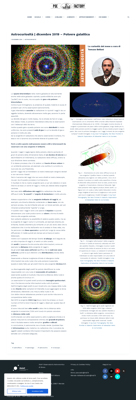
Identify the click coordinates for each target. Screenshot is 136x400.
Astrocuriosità (30, 39)
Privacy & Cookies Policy (80, 364)
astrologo (29, 348)
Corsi (47, 17)
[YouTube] (117, 371)
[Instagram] (111, 371)
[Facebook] (105, 371)
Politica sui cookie (26, 386)
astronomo (43, 348)
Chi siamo (103, 17)
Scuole (38, 17)
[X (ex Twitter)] (123, 371)
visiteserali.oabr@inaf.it (86, 375)
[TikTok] (117, 376)
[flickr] (111, 376)
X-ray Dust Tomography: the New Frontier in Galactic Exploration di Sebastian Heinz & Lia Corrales (97, 197)
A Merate (71, 17)
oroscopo (55, 348)
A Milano (58, 17)
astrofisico (17, 348)
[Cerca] (128, 17)
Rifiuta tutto (16, 391)
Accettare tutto (37, 391)
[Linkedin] (105, 376)
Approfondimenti (86, 17)
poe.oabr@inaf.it (82, 373)
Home (29, 17)
